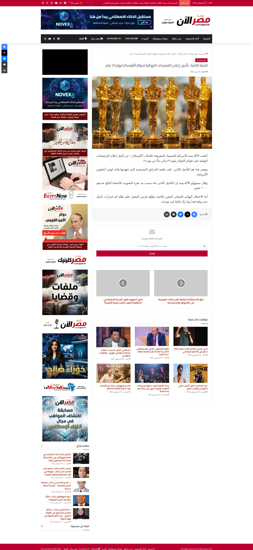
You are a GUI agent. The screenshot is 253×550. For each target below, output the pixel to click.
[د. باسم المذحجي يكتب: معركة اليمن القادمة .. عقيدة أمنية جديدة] (81, 486)
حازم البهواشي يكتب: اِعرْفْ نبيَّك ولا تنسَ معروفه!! (58, 498)
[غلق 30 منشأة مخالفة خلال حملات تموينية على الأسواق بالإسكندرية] (181, 283)
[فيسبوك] (65, 3)
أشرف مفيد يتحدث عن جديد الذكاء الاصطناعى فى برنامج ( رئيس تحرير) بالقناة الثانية (65, 152)
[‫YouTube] (56, 3)
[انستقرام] (52, 3)
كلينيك (82, 38)
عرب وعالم (176, 38)
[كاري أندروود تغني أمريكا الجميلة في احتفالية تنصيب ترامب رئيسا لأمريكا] (123, 283)
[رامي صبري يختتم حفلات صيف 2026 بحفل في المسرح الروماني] (190, 336)
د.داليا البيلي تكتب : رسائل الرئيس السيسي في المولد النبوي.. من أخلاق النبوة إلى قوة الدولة (57, 514)
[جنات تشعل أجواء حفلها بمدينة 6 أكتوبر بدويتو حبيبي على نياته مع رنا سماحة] (152, 373)
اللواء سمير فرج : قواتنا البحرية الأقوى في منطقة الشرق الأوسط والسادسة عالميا (65, 246)
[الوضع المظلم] (47, 3)
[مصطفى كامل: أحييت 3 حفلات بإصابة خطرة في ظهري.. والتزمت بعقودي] (113, 337)
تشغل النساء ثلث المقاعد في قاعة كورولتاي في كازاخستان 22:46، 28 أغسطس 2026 (57, 457)
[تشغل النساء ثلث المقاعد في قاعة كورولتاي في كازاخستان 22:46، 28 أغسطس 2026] (81, 458)
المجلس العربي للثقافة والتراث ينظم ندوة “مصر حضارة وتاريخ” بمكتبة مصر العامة (65, 116)
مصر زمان (95, 38)
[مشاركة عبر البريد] (174, 214)
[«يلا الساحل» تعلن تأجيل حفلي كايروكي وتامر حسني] (190, 373)
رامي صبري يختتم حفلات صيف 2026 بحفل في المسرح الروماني (153, 3)
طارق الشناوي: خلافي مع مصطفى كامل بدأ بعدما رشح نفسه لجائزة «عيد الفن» (152, 351)
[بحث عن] (43, 3)
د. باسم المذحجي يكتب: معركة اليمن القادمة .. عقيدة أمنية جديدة (56, 486)
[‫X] (60, 3)
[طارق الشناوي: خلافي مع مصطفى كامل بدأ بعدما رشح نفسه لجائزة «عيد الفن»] (152, 336)
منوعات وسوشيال (160, 38)
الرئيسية (206, 38)
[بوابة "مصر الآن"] (185, 20)
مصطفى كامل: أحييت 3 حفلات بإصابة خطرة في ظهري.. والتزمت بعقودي (114, 353)
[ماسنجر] (180, 214)
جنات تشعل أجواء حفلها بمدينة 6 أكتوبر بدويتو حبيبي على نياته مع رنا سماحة (153, 388)
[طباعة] (167, 214)
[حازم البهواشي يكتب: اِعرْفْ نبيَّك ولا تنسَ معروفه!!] (81, 500)
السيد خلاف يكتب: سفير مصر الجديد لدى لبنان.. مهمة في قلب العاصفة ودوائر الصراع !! (57, 471)
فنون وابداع (192, 54)
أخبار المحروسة (192, 38)
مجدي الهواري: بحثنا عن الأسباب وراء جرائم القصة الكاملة (115, 387)
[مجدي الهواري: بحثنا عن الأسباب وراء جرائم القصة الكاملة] (113, 373)
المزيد (145, 38)
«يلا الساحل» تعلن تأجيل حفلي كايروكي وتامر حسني (193, 387)
